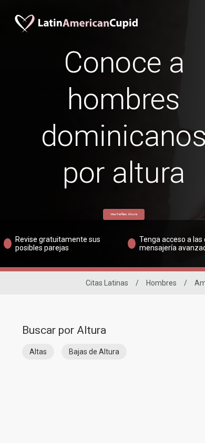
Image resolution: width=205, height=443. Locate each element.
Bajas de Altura (94, 351)
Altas (38, 351)
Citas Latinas (107, 283)
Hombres (161, 283)
